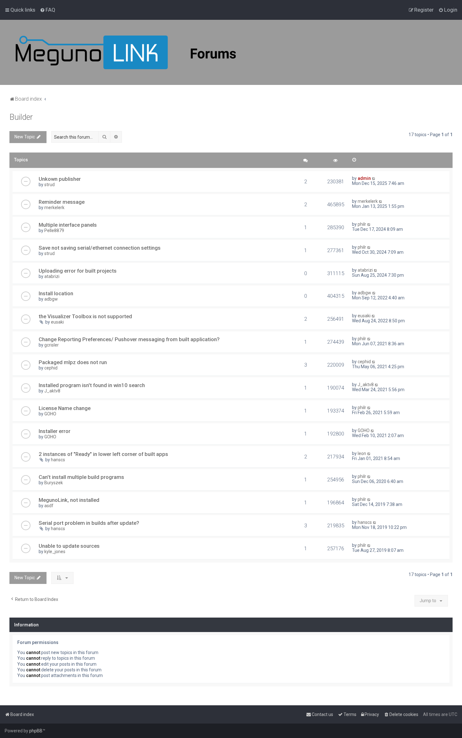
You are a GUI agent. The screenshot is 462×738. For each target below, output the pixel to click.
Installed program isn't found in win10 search (92, 385)
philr (362, 224)
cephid (51, 367)
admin (364, 178)
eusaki (57, 322)
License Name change (65, 408)
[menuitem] (47, 9)
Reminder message (62, 202)
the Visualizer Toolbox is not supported (85, 316)
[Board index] (126, 52)
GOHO (50, 413)
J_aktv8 (52, 390)
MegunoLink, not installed (69, 500)
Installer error (54, 431)
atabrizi (51, 276)
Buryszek (53, 482)
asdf (48, 505)
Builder (21, 117)
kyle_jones (54, 551)
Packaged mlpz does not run (73, 362)
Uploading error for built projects (78, 271)
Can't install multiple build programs (81, 477)
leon (362, 453)
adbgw (51, 299)
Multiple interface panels (68, 225)
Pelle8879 (54, 230)
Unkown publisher (60, 179)
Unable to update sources (69, 546)
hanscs (58, 459)
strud (49, 184)
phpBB (35, 730)
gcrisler (51, 344)
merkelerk (54, 207)
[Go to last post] (374, 178)
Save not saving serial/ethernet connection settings (100, 248)
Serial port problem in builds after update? (89, 523)
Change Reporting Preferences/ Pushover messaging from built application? (129, 339)
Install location (56, 293)
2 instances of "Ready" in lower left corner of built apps (103, 454)
